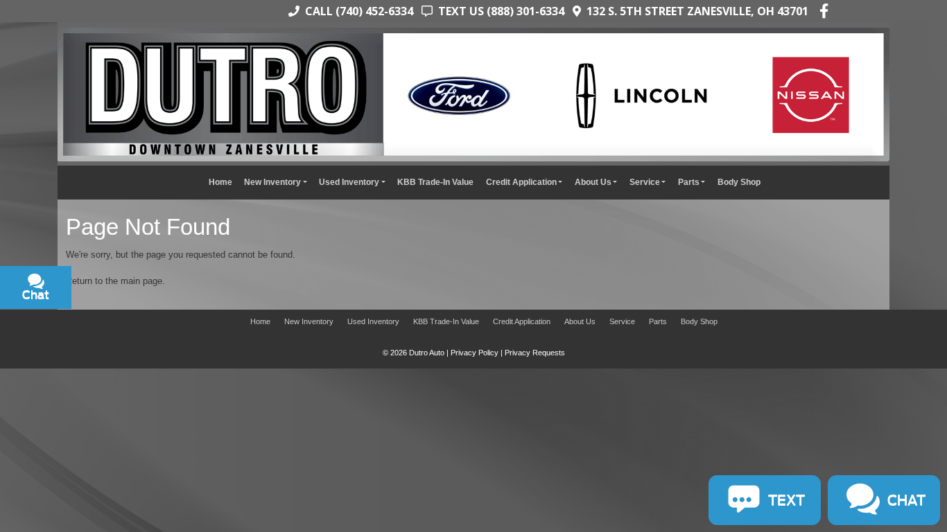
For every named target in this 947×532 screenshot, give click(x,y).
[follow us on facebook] (823, 11)
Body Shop (739, 181)
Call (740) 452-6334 (356, 11)
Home (220, 181)
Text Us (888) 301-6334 (498, 11)
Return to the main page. (115, 281)
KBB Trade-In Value (435, 181)
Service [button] (644, 181)
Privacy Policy (474, 352)
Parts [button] (689, 181)
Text (154, 445)
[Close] (181, 384)
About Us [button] (593, 181)
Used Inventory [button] (349, 181)
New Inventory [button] (272, 181)
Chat (101, 445)
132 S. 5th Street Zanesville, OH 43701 (694, 11)
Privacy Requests (535, 352)
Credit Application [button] (521, 181)
